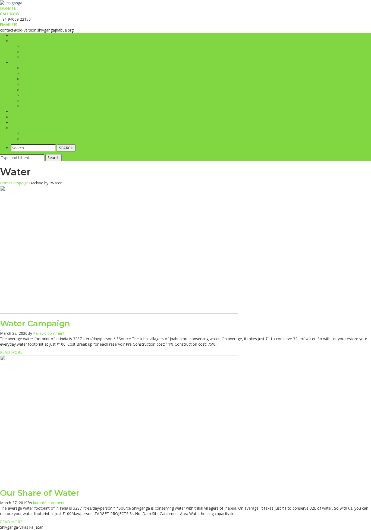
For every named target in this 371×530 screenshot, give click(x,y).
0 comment (54, 333)
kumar (38, 502)
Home (16, 35)
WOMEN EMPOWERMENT (45, 95)
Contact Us (21, 122)
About (16, 41)
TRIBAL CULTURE (37, 106)
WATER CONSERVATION (43, 73)
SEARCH (66, 147)
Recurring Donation (28, 111)
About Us (30, 46)
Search (53, 157)
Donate (17, 117)
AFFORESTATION (37, 68)
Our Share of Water (39, 493)
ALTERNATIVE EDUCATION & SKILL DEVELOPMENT (68, 84)
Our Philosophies (37, 57)
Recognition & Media (40, 51)
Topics (27, 133)
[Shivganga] (11, 2)
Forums (17, 128)
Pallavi (38, 333)
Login (27, 138)
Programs (20, 62)
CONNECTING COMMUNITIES (48, 100)
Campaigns (20, 182)
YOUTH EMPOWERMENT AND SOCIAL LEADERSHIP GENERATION (81, 79)
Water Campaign (35, 323)
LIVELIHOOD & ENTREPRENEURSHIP (55, 89)
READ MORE (11, 352)
